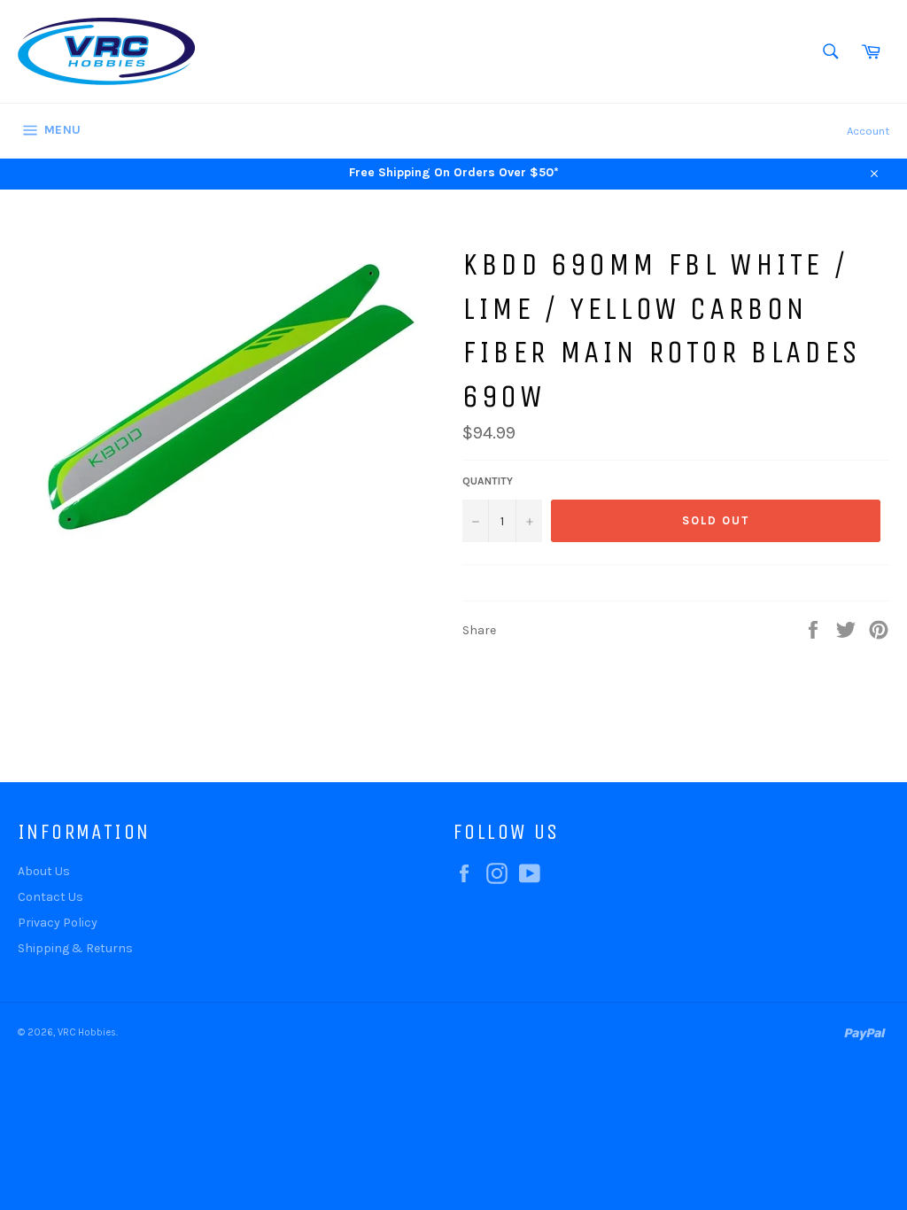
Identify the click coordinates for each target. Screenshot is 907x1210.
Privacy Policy (57, 922)
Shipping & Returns (75, 948)
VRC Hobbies (87, 1032)
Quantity (487, 481)
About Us (44, 871)
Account (868, 130)
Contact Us (50, 896)
